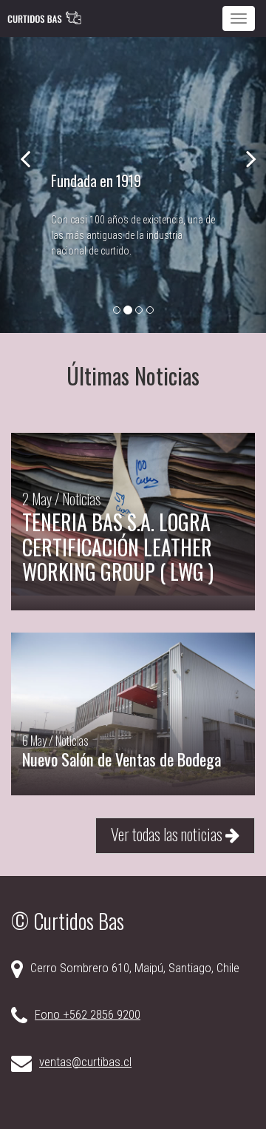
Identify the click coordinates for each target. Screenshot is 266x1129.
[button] (20, 185)
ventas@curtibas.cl (85, 1061)
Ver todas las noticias (168, 833)
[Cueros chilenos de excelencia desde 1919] (44, 18)
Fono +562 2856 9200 (87, 1014)
